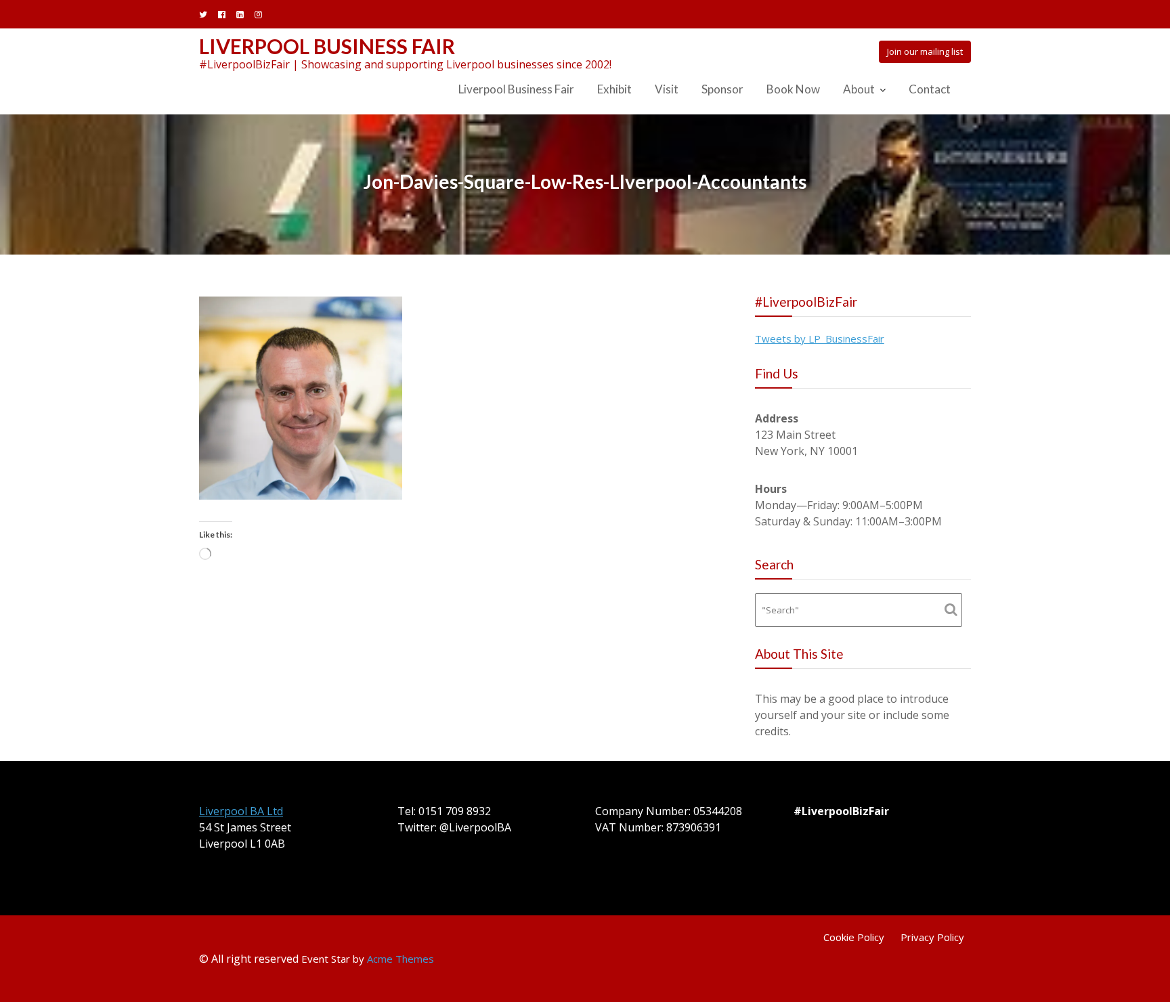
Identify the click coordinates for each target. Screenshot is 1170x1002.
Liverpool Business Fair (327, 46)
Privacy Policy (932, 937)
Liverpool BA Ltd (241, 811)
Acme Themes (400, 958)
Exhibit (614, 89)
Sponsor (722, 89)
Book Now (793, 89)
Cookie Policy (853, 937)
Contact (930, 89)
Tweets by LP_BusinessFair (819, 338)
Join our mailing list (925, 51)
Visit (666, 89)
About (859, 89)
